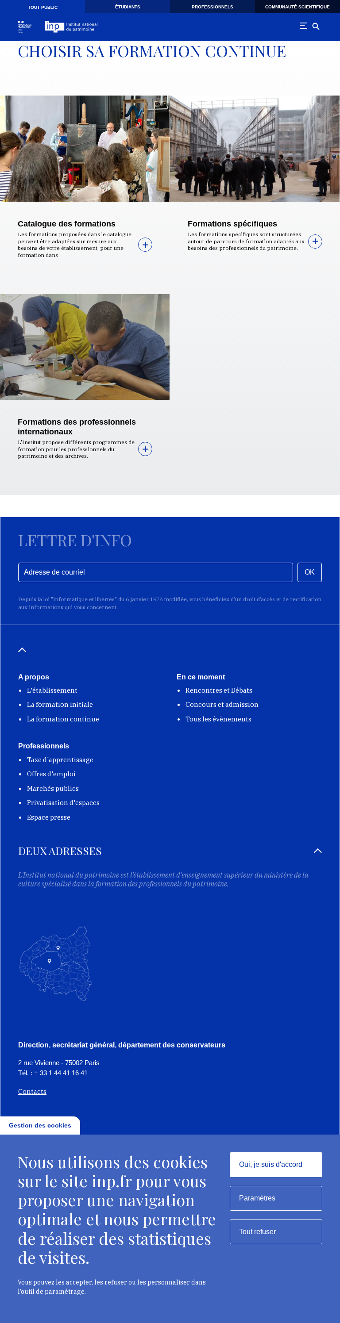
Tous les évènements (218, 719)
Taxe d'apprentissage (60, 759)
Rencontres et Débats (218, 690)
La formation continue (63, 719)
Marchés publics (53, 788)
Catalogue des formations (67, 223)
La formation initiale (60, 704)
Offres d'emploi (51, 774)
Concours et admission (222, 704)
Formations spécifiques (232, 223)
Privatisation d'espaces (63, 802)
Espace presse (48, 817)
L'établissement (52, 690)
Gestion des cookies (40, 1125)
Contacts (32, 1091)
